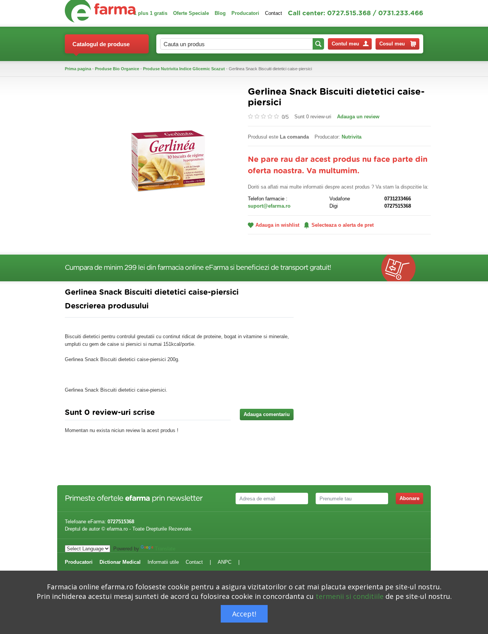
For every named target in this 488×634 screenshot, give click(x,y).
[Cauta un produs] (318, 44)
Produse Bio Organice (117, 68)
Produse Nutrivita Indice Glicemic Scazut (184, 68)
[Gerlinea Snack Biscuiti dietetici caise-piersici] (168, 160)
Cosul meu (392, 44)
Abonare (409, 498)
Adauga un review (358, 116)
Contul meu (345, 44)
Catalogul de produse (101, 44)
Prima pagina (78, 68)
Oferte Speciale (191, 13)
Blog (220, 13)
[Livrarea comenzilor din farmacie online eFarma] (402, 268)
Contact (273, 13)
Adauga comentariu (267, 414)
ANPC (224, 562)
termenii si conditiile (350, 596)
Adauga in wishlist (277, 225)
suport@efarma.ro (269, 206)
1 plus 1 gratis (150, 13)
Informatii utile (163, 562)
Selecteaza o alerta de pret (342, 225)
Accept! (244, 613)
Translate (165, 549)
